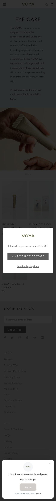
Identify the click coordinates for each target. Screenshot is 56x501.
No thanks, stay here (28, 266)
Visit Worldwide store (28, 256)
